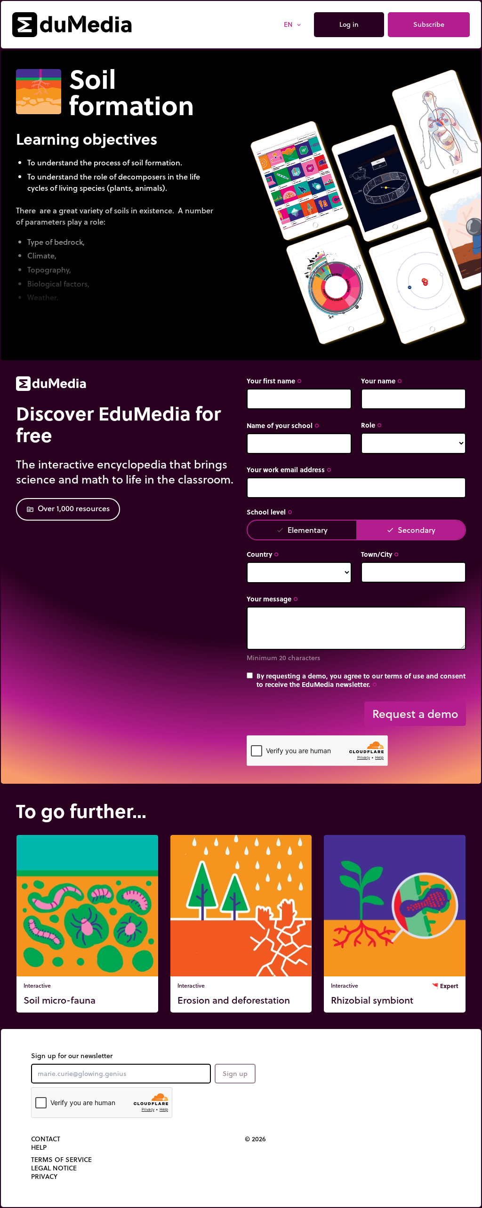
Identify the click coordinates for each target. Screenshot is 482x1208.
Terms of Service (61, 1159)
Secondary (410, 529)
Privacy (44, 1176)
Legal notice (54, 1168)
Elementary (302, 529)
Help (39, 1147)
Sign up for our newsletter (71, 1056)
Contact (45, 1139)
